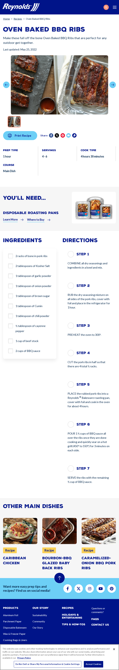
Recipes (18, 18)
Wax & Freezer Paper (14, 633)
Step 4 (83, 353)
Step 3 (83, 326)
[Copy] (74, 135)
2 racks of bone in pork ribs (31, 256)
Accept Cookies (93, 664)
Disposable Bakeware (14, 627)
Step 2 (83, 286)
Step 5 (83, 384)
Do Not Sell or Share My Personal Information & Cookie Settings (47, 664)
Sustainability (40, 615)
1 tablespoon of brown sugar (32, 296)
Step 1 (83, 254)
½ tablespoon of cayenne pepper (30, 328)
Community (39, 621)
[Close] (114, 649)
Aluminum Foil (10, 615)
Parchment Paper (12, 621)
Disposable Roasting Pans (31, 213)
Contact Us (100, 624)
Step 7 (83, 468)
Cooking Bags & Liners (15, 639)
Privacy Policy (24, 658)
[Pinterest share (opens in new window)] (63, 135)
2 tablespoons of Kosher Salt (32, 266)
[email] (68, 135)
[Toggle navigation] (114, 7)
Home (6, 18)
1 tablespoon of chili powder (32, 316)
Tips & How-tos (73, 624)
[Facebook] (51, 135)
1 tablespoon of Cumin (28, 306)
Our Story (38, 627)
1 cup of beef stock (26, 341)
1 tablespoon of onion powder (33, 286)
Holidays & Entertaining (72, 616)
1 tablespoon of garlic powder (33, 276)
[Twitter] (57, 135)
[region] (59, 657)
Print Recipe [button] (23, 135)
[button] (106, 7)
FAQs (95, 619)
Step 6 (83, 424)
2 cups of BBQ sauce (27, 351)
